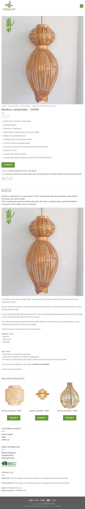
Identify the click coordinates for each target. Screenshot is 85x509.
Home (4, 106)
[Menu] (81, 6)
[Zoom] (4, 102)
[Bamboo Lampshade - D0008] (14, 395)
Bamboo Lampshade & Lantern (44, 106)
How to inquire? (7, 434)
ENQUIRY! (8, 165)
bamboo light (31, 174)
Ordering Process (8, 458)
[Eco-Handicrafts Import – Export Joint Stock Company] (10, 6)
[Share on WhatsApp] (3, 178)
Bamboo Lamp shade (20, 174)
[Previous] (1, 403)
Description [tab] (6, 191)
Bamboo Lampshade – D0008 (11, 411)
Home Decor (13, 106)
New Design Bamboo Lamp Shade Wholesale (49, 174)
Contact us (5, 440)
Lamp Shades (25, 106)
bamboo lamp (9, 174)
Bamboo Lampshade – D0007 (39, 411)
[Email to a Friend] (11, 178)
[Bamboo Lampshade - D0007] (42, 395)
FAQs (4, 437)
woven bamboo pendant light (72, 174)
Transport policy (7, 455)
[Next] (83, 403)
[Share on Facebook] (7, 178)
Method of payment (9, 453)
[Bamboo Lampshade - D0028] (70, 395)
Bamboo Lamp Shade (41, 364)
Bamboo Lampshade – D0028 (67, 411)
